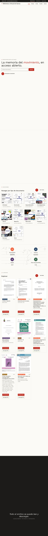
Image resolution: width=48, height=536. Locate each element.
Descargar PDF (5, 314)
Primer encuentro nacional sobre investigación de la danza (8, 377)
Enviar (37, 3)
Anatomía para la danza (23, 301)
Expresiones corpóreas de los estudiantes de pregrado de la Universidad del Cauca (39, 341)
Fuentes (40, 3)
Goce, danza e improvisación (5, 340)
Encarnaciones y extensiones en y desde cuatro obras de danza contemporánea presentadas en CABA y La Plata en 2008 (39, 304)
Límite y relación (6, 301)
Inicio (29, 3)
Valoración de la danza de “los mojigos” (24, 377)
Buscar (32, 3)
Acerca (45, 3)
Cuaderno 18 (21, 339)
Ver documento (5, 311)
